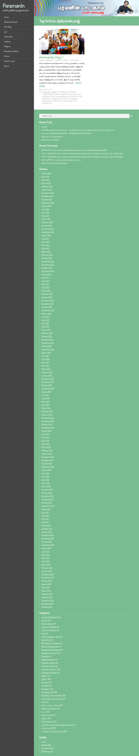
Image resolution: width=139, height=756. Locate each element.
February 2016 (47, 568)
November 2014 (47, 604)
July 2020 (45, 395)
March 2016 (46, 565)
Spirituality (8, 36)
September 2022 (47, 310)
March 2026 (46, 183)
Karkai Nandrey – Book (50, 637)
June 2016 (45, 555)
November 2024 (47, 229)
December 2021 (47, 340)
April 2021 (45, 366)
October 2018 (46, 463)
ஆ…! (6, 31)
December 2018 (47, 457)
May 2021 (45, 362)
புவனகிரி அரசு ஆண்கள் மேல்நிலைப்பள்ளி (56, 725)
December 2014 (47, 600)
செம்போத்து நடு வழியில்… (51, 140)
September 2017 (47, 506)
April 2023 (45, 287)
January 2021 (46, 375)
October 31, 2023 (61, 60)
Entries (46, 745)
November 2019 (47, 421)
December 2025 (47, 193)
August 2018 (46, 470)
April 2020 (45, 405)
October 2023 (46, 268)
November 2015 (47, 578)
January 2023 (46, 297)
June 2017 (45, 516)
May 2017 (45, 519)
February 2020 (47, 411)
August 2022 (46, 314)
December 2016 (47, 535)
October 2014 (46, 607)
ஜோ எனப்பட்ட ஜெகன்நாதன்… (52, 136)
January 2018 (46, 493)
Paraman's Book (47, 666)
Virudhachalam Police (50, 94)
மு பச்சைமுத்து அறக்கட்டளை (52, 731)
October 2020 (46, 385)
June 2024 (45, 242)
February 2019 (47, 450)
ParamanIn (14, 5)
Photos (44, 676)
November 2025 (47, 196)
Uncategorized (47, 692)
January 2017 (46, 532)
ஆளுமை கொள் (47, 715)
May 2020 (45, 402)
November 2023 (47, 265)
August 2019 (46, 431)
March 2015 (46, 591)
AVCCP (44, 620)
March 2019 (46, 447)
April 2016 (45, 561)
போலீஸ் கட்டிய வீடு (59, 101)
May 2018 (45, 480)
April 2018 (45, 483)
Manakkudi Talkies (11, 51)
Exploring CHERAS (49, 627)
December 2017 (47, 496)
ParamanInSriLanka (49, 673)
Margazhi (45, 656)
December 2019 (47, 418)
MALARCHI (45, 640)
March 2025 (46, 219)
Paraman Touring (48, 663)
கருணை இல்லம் (62, 96)
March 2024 (46, 252)
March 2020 (46, 408)
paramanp (49, 60)
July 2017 (45, 512)
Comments (47, 748)
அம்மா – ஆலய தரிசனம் (50, 705)
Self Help (7, 27)
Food (43, 634)
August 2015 (46, 584)
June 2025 (45, 212)
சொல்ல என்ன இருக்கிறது (57, 163)
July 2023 (45, 278)
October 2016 (46, 542)
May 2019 (45, 441)
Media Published (10, 22)
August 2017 (46, 509)
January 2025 (46, 226)
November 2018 (47, 460)
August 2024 (46, 235)
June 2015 (45, 587)
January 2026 (46, 190)
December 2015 (47, 574)
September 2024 (47, 232)
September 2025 (47, 203)
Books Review (47, 624)
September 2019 (47, 428)
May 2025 (45, 216)
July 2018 (45, 473)
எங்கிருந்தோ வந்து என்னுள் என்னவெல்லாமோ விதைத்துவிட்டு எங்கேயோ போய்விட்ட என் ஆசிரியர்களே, (85, 153)
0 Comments (74, 60)
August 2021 (46, 353)
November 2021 (47, 343)
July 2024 (45, 239)
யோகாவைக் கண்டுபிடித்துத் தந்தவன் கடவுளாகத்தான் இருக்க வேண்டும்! (80, 150)
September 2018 (47, 467)
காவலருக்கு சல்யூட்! (51, 57)
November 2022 (47, 304)
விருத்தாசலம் (47, 103)
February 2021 (47, 372)
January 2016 (46, 571)
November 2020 (47, 382)
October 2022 (46, 307)
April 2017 (45, 522)
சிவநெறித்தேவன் (47, 722)
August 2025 (46, 206)
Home (6, 17)
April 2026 (45, 180)
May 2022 (45, 323)
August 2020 (46, 392)
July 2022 (45, 317)
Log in (43, 742)
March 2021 (46, 369)
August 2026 (46, 173)
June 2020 (45, 398)
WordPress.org (47, 751)
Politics (7, 56)
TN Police (71, 92)
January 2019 (46, 454)
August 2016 (46, 548)
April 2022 (45, 327)
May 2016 (45, 558)
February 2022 (47, 333)
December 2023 (47, 261)
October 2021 (46, 346)
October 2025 (46, 199)
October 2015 (46, 581)
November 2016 (47, 538)
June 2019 (45, 437)
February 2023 (47, 294)
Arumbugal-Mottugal (49, 617)
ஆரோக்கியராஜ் (66, 94)
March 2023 (46, 291)
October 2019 (46, 424)
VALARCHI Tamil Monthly (51, 695)
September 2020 (47, 389)
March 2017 (46, 525)
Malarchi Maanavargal (50, 647)
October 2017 (46, 503)
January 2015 (46, 597)
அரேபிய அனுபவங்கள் (49, 709)
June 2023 (45, 281)
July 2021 (45, 356)
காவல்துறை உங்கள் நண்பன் (60, 99)
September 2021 (47, 349)
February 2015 (47, 594)
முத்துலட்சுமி (71, 101)
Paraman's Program (49, 669)
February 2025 (47, 222)
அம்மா (43, 702)
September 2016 (47, 545)
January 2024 (46, 258)
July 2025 (45, 209)
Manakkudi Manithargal (50, 650)
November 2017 (47, 499)
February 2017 (47, 529)
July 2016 (45, 551)
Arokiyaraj (46, 92)
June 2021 (45, 359)
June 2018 (45, 477)
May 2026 (45, 177)
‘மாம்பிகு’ (44, 127)
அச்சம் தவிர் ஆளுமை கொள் (52, 699)
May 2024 (45, 245)
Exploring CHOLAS (48, 630)
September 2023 (47, 271)
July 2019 (45, 434)
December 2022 (47, 300)
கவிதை (7, 41)
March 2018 (46, 486)
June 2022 (45, 320)
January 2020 (46, 415)
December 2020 (47, 379)
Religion (7, 46)
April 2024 (45, 248)
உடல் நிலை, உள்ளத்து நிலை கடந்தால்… (68, 160)
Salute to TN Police (59, 92)
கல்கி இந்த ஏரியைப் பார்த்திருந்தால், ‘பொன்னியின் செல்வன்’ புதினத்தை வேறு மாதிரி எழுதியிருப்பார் (78, 130)
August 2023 (46, 274)
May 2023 (45, 284)
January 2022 (46, 336)
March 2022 (46, 330)
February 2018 (47, 490)
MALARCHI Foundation (50, 643)
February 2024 (47, 255)
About (6, 66)
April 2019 (45, 444)
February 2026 (47, 186)
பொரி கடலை (9, 61)
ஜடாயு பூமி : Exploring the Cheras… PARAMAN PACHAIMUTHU (66, 133)
